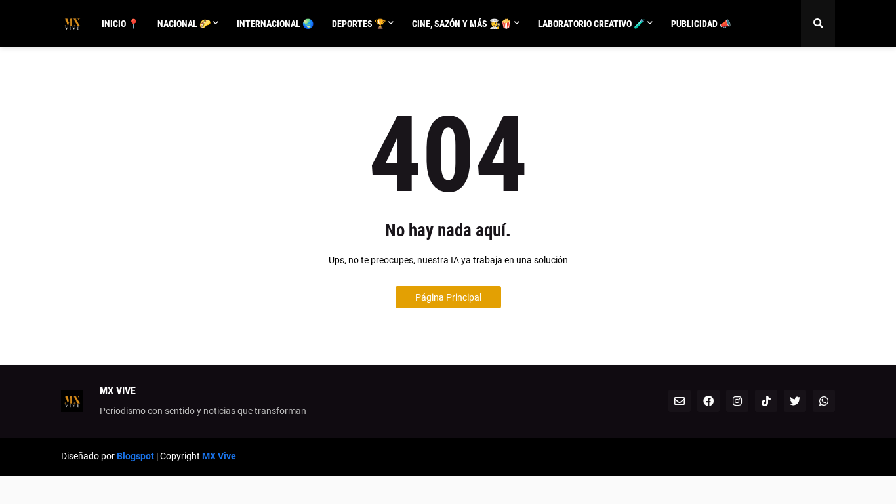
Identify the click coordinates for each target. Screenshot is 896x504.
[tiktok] (766, 401)
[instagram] (737, 401)
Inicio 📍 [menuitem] (120, 23)
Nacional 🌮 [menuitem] (184, 23)
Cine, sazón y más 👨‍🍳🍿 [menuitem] (462, 23)
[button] (818, 23)
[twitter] (795, 401)
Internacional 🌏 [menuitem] (275, 23)
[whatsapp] (824, 401)
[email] (679, 401)
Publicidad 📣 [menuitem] (701, 23)
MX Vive (219, 456)
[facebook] (708, 401)
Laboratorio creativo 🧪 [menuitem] (591, 23)
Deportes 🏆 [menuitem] (359, 23)
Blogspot (135, 456)
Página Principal (448, 297)
